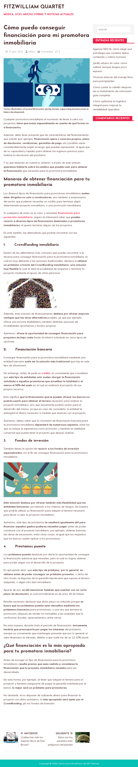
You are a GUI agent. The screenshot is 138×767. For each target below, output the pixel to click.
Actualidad (47, 51)
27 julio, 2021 (16, 51)
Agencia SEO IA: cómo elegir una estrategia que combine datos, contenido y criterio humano (112, 53)
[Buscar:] (113, 29)
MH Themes (93, 763)
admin (31, 51)
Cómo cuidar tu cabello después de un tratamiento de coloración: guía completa (112, 91)
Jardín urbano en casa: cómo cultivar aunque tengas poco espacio (110, 67)
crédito (46, 373)
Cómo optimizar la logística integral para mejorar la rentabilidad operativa (109, 105)
